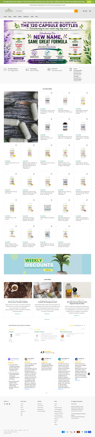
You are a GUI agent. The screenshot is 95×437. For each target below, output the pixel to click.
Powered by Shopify (7, 433)
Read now (17, 313)
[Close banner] (93, 2)
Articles (20, 16)
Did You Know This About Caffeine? (18, 302)
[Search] (76, 11)
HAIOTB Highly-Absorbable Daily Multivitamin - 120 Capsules (82, 112)
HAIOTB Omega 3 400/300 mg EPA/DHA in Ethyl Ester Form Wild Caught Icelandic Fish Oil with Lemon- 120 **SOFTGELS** (30, 165)
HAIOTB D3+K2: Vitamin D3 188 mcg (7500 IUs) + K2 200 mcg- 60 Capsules (47, 112)
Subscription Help (58, 407)
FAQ (32, 16)
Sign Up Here (74, 403)
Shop (10, 16)
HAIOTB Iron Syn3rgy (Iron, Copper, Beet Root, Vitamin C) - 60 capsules (83, 219)
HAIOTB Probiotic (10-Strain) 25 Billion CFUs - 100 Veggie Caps (11, 340)
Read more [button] (27, 389)
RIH (37, 16)
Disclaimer (40, 403)
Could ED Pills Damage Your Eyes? (47, 302)
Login (86, 11)
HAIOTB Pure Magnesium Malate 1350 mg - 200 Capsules (36, 340)
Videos (55, 424)
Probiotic (11, 332)
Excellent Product (39, 332)
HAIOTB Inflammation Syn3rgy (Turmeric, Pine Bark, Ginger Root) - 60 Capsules (47, 193)
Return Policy (40, 407)
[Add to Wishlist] (51, 93)
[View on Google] (26, 359)
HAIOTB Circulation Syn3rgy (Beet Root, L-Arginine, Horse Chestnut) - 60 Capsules (29, 245)
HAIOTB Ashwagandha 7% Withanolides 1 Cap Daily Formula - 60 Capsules (64, 219)
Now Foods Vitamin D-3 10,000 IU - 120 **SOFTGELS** (62, 340)
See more (47, 319)
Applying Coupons (58, 411)
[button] (6, 374)
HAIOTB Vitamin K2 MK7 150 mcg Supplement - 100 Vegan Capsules (82, 138)
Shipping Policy (41, 409)
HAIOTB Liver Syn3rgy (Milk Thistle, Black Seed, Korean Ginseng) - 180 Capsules (64, 245)
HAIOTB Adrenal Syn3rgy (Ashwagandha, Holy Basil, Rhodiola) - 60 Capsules (28, 219)
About (15, 16)
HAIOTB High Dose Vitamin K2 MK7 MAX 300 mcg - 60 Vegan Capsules (47, 245)
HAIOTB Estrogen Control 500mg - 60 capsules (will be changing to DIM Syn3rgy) (64, 164)
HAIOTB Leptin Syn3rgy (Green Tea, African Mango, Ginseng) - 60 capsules (83, 193)
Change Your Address (58, 413)
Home (5, 16)
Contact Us (26, 16)
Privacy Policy (40, 405)
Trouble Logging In (58, 409)
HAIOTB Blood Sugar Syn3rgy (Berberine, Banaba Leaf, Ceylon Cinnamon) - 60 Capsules (30, 193)
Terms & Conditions (41, 411)
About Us (56, 418)
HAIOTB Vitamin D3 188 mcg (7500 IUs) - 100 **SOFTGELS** (64, 193)
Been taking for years (66, 332)
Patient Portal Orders (58, 417)
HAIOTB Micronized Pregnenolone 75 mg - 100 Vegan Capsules (46, 138)
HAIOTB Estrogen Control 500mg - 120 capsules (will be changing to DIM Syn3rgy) (11, 245)
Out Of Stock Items (58, 415)
